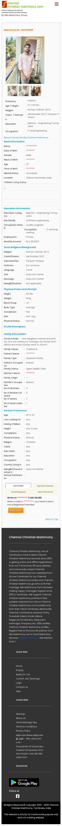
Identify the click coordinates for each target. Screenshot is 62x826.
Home (19, 666)
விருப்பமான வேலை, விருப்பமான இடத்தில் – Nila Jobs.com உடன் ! (29, 739)
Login (19, 682)
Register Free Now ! (29, 637)
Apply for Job (23, 674)
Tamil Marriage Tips (26, 722)
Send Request (18, 491)
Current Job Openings (28, 678)
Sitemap (20, 713)
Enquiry (20, 670)
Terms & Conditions (26, 726)
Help (18, 691)
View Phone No (45, 491)
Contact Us (22, 687)
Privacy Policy (23, 730)
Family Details (19, 137)
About (7, 137)
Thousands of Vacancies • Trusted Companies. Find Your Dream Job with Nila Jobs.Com (30, 752)
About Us (21, 718)
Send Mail (18, 485)
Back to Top (52, 519)
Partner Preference (38, 137)
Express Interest (45, 485)
